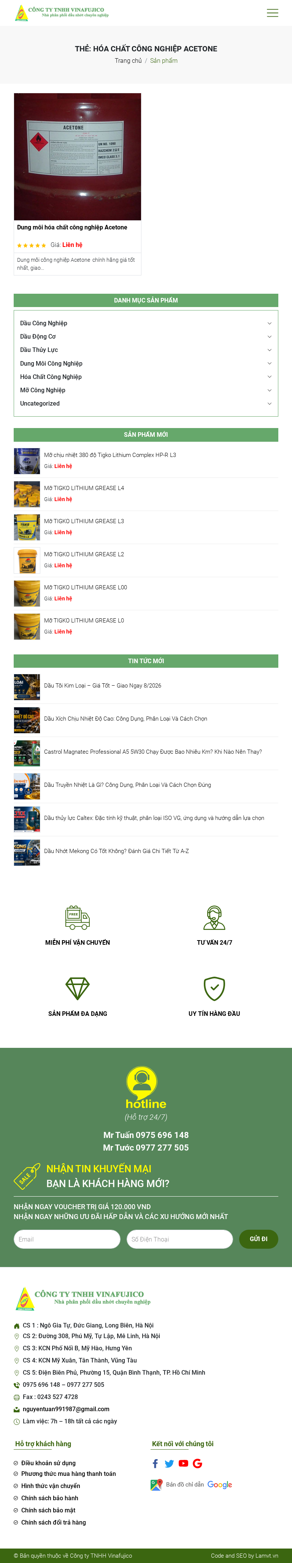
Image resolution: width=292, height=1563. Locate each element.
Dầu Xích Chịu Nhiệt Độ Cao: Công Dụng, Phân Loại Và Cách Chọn (125, 718)
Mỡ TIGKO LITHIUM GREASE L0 (84, 620)
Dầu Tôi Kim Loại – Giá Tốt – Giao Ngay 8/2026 (102, 685)
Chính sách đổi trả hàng (53, 1522)
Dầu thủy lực (39, 349)
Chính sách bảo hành (49, 1498)
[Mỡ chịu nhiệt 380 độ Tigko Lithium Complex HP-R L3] (27, 460)
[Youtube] (183, 1463)
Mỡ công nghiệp (42, 390)
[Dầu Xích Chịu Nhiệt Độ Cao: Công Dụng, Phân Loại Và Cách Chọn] (27, 719)
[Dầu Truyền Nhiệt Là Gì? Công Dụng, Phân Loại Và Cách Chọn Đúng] (27, 785)
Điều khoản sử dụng (48, 1463)
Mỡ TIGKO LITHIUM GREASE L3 (84, 521)
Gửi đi (259, 1239)
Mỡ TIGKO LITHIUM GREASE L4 (84, 488)
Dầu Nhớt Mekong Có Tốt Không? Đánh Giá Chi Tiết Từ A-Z (116, 851)
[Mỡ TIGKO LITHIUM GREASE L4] (27, 493)
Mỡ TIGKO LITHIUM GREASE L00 (85, 587)
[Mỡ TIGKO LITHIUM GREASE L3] (27, 526)
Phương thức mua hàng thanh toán (68, 1473)
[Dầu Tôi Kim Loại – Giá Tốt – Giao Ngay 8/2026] (27, 686)
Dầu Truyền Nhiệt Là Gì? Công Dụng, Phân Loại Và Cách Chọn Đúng (127, 785)
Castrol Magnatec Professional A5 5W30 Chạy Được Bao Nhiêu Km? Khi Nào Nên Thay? (153, 751)
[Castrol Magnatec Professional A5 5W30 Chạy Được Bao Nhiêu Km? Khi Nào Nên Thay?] (27, 752)
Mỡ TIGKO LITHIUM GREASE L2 (84, 554)
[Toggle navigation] (272, 13)
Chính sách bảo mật (48, 1510)
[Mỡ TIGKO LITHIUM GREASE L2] (27, 559)
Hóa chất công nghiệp (51, 376)
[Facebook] (155, 1463)
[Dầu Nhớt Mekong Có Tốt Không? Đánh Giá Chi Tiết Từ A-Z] (27, 852)
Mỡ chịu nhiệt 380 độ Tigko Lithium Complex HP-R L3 (110, 455)
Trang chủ (128, 60)
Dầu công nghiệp (43, 323)
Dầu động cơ (38, 336)
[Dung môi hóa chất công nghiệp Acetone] (77, 156)
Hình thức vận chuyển (50, 1486)
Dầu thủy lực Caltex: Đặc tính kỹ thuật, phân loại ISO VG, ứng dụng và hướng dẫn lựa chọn (154, 818)
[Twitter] (169, 1463)
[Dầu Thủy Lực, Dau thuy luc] (61, 12)
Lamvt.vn (267, 1555)
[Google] (197, 1463)
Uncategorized (40, 403)
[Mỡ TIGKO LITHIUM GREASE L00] (27, 593)
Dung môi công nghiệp (51, 363)
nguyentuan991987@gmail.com (66, 1409)
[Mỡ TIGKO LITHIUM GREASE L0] (27, 626)
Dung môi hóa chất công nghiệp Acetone (72, 227)
